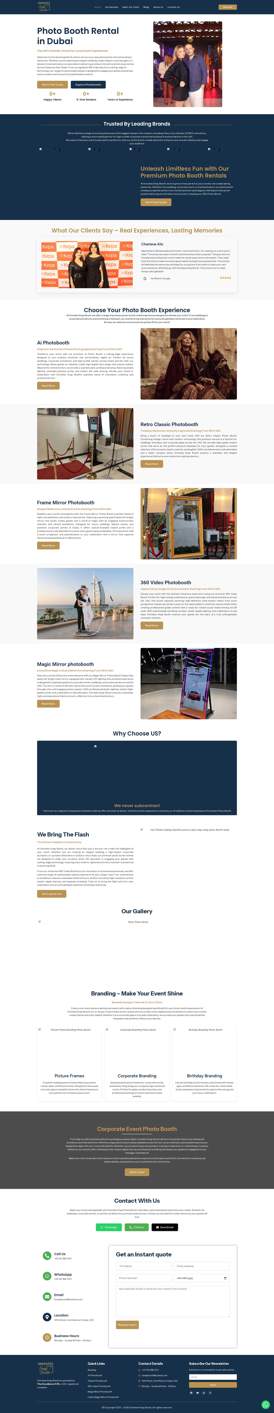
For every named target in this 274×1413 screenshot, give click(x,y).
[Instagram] (210, 1393)
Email (59, 1295)
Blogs (146, 7)
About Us (158, 7)
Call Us (60, 1254)
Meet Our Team (130, 7)
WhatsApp (63, 1274)
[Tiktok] (204, 1393)
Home (97, 7)
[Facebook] (191, 1393)
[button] (265, 1404)
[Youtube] (197, 1393)
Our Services (111, 7)
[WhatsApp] (47, 1276)
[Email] (47, 1296)
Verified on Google (160, 278)
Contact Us (173, 7)
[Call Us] (47, 1255)
